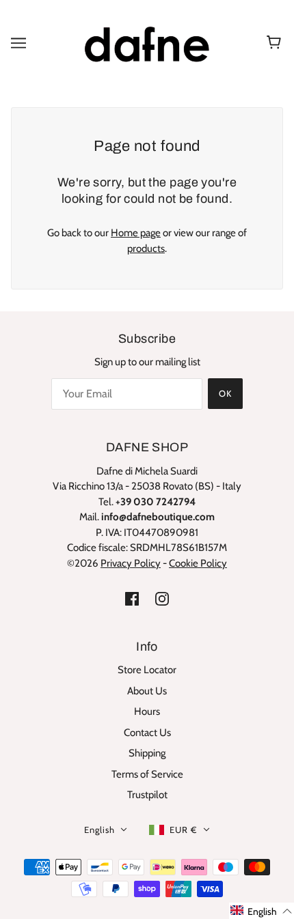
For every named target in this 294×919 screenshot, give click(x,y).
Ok (225, 393)
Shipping (147, 753)
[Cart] (276, 43)
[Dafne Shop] (147, 42)
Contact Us (147, 732)
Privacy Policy (131, 563)
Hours (147, 711)
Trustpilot (147, 795)
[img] (132, 598)
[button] (261, 911)
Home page (136, 233)
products (146, 248)
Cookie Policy (198, 563)
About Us (147, 691)
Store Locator (147, 670)
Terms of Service (147, 774)
